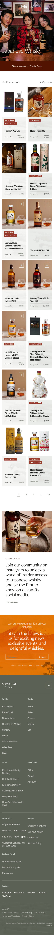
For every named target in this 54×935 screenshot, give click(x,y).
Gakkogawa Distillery (12, 790)
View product (8, 137)
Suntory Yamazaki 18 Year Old (39, 299)
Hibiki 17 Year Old (37, 130)
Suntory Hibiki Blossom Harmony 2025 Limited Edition (14, 245)
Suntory (6, 729)
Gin (29, 729)
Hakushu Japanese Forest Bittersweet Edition (38, 186)
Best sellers (8, 706)
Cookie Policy (26, 912)
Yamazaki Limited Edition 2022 (12, 476)
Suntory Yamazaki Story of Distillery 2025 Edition (12, 413)
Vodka (31, 723)
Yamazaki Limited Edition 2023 (12, 299)
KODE (31, 916)
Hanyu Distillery (10, 796)
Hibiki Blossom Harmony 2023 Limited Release (12, 355)
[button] (46, 8)
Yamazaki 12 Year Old (39, 250)
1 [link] (18, 494)
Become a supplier (11, 867)
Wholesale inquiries (11, 861)
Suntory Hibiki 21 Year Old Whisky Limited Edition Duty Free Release (39, 355)
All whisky (7, 747)
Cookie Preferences (10, 912)
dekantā (5, 909)
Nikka (5, 735)
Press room (7, 873)
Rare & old (7, 712)
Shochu (31, 718)
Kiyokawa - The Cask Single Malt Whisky (14, 187)
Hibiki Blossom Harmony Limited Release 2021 (37, 472)
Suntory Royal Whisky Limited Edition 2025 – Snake (39, 413)
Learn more (12, 602)
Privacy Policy (40, 912)
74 (48, 494)
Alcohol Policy (34, 843)
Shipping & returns (37, 825)
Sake (30, 712)
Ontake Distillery (10, 779)
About (31, 775)
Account (32, 781)
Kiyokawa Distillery (11, 784)
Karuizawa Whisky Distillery (11, 771)
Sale (4, 753)
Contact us (33, 837)
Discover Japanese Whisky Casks (27, 66)
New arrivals (8, 718)
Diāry (30, 770)
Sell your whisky (35, 831)
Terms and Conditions (11, 916)
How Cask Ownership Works (13, 803)
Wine (30, 706)
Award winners (9, 741)
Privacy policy (28, 665)
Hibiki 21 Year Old (12, 130)
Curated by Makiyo (11, 723)
